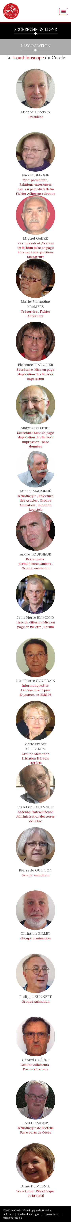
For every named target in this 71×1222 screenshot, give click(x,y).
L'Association (52, 1214)
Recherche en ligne (28, 1214)
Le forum (8, 1214)
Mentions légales (12, 1217)
